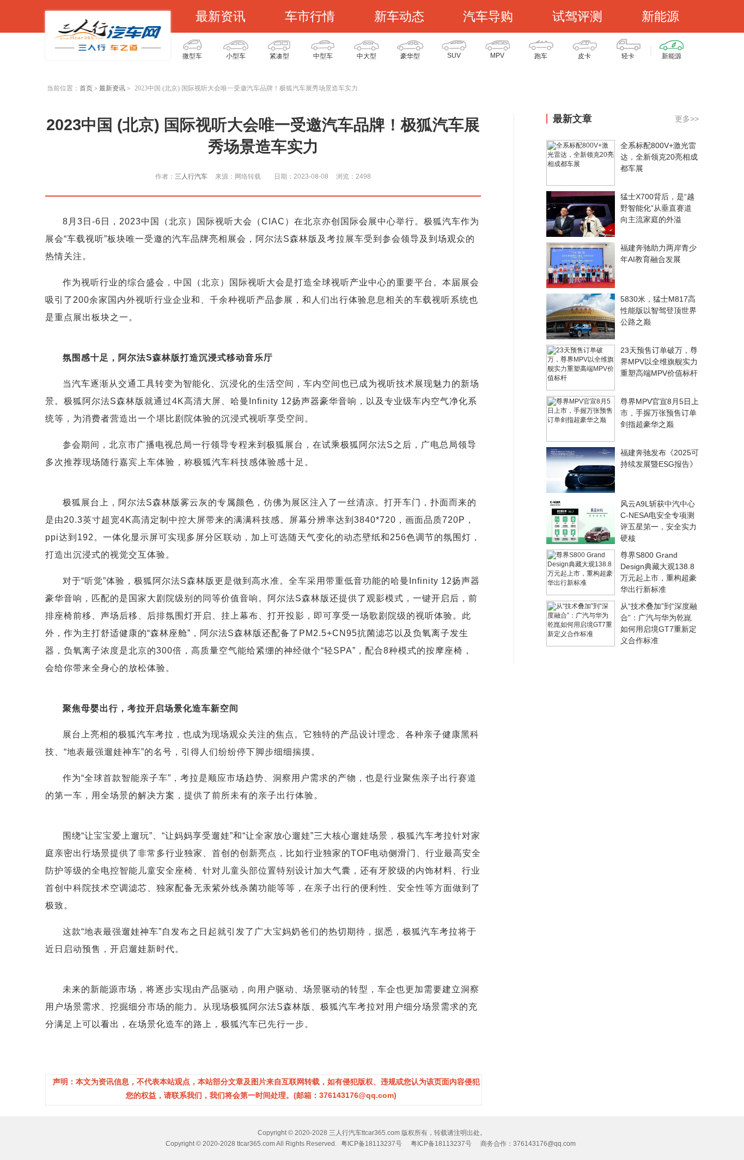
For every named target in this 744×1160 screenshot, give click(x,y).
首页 (86, 88)
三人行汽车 (191, 176)
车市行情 (310, 16)
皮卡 (584, 56)
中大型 (366, 56)
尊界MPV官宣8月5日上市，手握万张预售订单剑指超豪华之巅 (659, 413)
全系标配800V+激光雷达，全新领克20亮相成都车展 (659, 157)
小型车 (236, 56)
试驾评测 (577, 16)
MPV (497, 55)
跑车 (540, 56)
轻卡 (628, 56)
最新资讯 (221, 16)
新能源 (660, 16)
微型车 (192, 56)
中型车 (323, 56)
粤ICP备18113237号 (371, 1143)
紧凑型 (279, 56)
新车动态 (399, 16)
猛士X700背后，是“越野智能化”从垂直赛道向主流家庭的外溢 (657, 208)
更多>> (687, 118)
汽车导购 (488, 16)
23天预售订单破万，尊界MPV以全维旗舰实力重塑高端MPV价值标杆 (659, 361)
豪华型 (410, 56)
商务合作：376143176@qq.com (528, 1143)
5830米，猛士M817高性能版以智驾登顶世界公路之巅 (658, 310)
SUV (454, 55)
